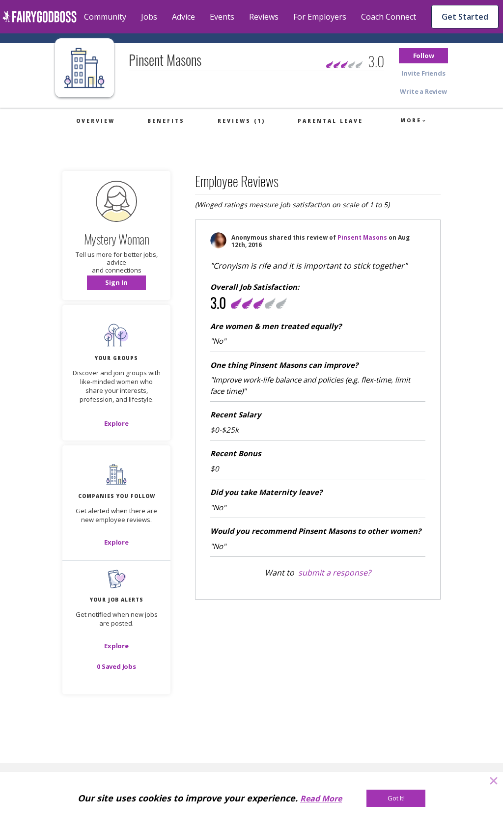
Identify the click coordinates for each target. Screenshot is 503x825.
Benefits (166, 120)
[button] (423, 55)
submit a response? (334, 572)
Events (222, 16)
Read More (321, 798)
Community (105, 16)
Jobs (149, 16)
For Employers (319, 16)
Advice (183, 16)
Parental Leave (330, 120)
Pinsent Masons (362, 237)
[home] (39, 16)
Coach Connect (388, 16)
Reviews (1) (241, 120)
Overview (95, 120)
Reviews (264, 16)
